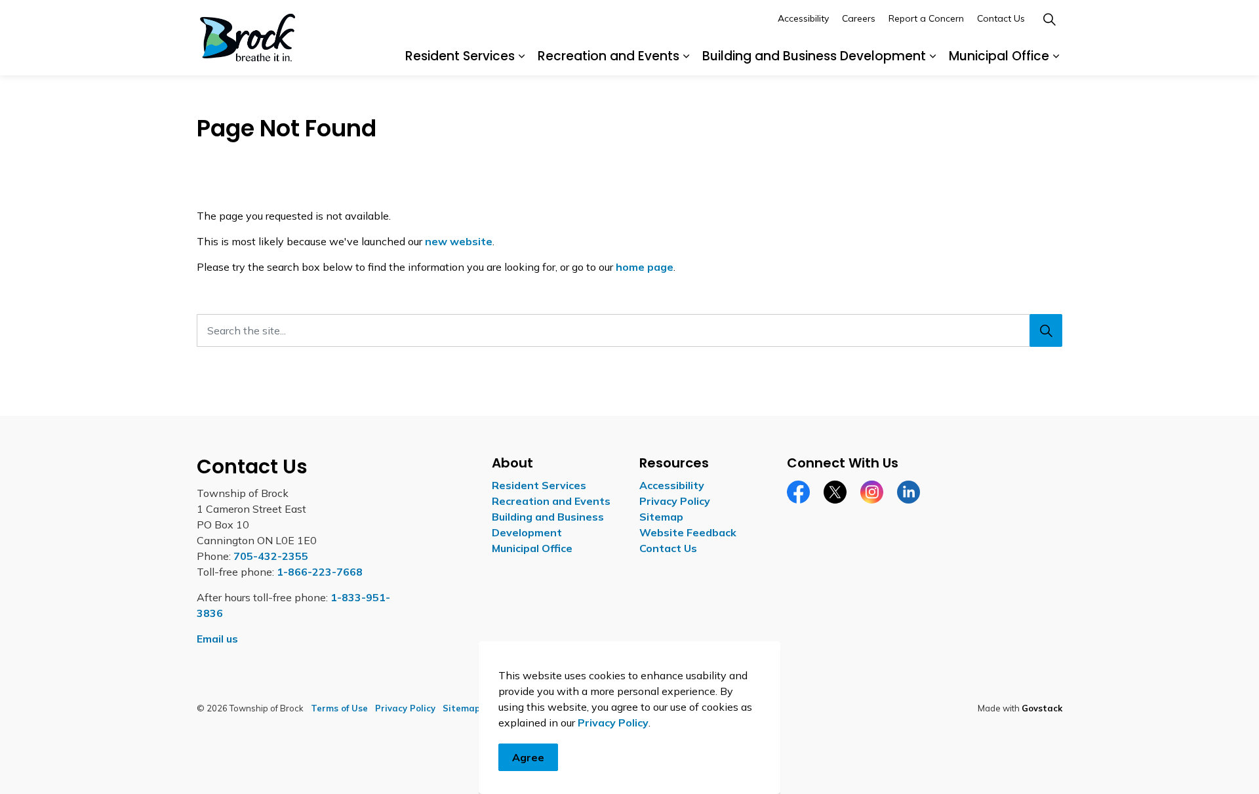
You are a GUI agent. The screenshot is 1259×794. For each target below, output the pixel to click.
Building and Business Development (814, 56)
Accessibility (803, 18)
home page (644, 266)
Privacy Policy (613, 722)
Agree (528, 757)
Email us (217, 638)
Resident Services (460, 56)
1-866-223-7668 (320, 571)
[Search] (1045, 330)
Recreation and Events (608, 56)
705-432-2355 (270, 556)
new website (458, 241)
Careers (858, 18)
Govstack (1042, 708)
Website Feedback (687, 532)
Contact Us (1001, 18)
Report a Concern (926, 18)
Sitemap (661, 516)
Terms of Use (339, 708)
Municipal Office (999, 56)
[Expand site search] (1049, 19)
